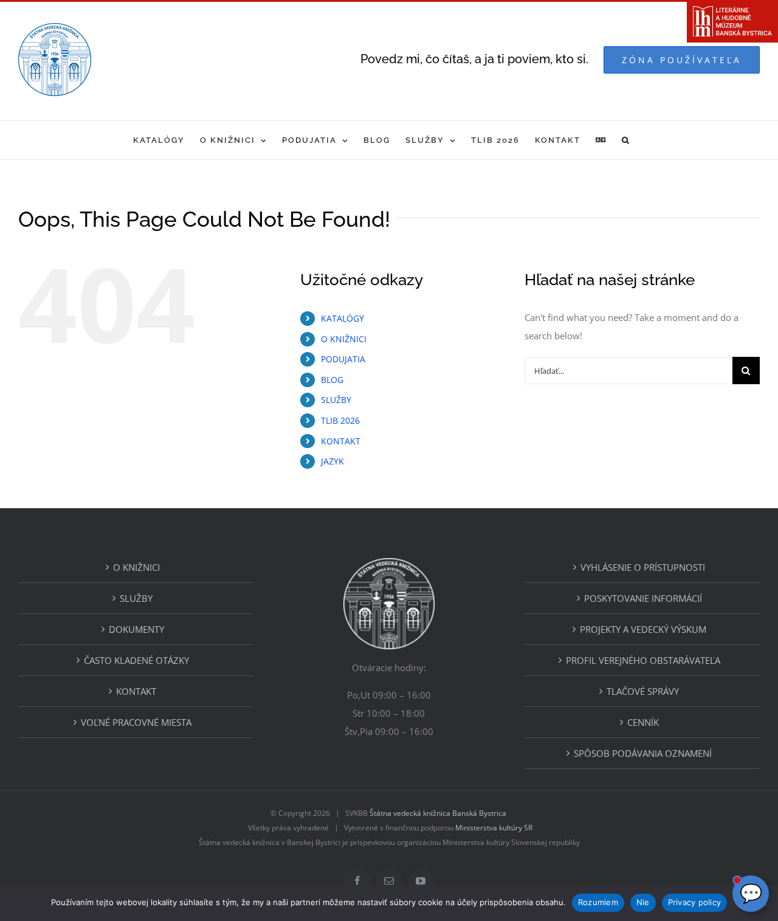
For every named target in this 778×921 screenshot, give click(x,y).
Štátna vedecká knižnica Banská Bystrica (438, 813)
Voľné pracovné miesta (136, 722)
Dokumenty (136, 629)
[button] (626, 140)
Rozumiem (598, 902)
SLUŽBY (336, 399)
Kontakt (136, 691)
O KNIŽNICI (344, 339)
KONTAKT (340, 441)
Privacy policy (694, 902)
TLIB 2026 (340, 420)
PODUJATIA (343, 359)
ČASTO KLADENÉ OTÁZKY (136, 660)
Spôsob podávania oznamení (643, 753)
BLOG (332, 379)
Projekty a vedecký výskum (643, 629)
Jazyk (332, 461)
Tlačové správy (643, 691)
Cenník (643, 722)
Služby (136, 598)
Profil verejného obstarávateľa (643, 660)
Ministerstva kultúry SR (493, 828)
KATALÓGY (342, 318)
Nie (643, 902)
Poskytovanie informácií (643, 598)
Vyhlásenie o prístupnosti (642, 567)
